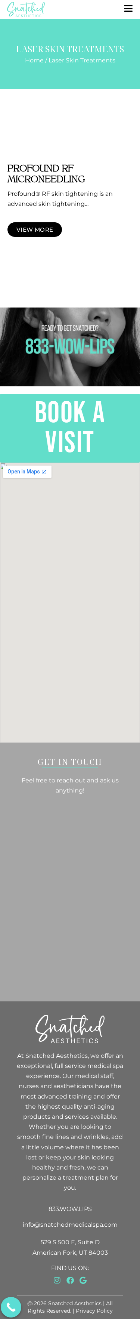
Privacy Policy (94, 1310)
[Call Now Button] (11, 1307)
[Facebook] (70, 1280)
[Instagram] (57, 1280)
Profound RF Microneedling (46, 173)
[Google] (83, 1280)
